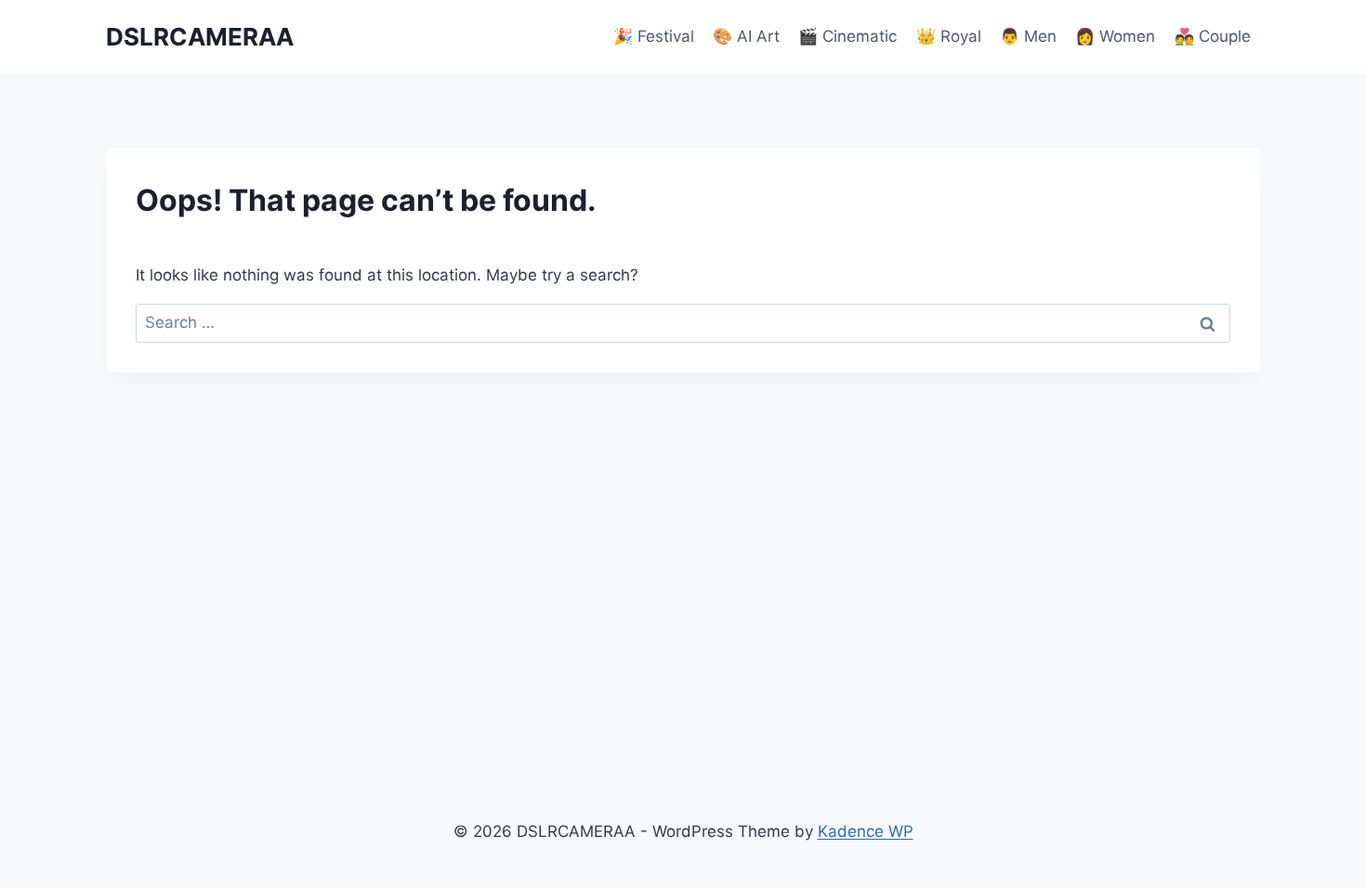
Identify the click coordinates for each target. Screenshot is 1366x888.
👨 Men (1028, 36)
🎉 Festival (653, 36)
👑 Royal (948, 36)
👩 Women (1115, 36)
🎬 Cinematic (847, 36)
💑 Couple (1213, 36)
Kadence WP (865, 831)
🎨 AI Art (746, 36)
